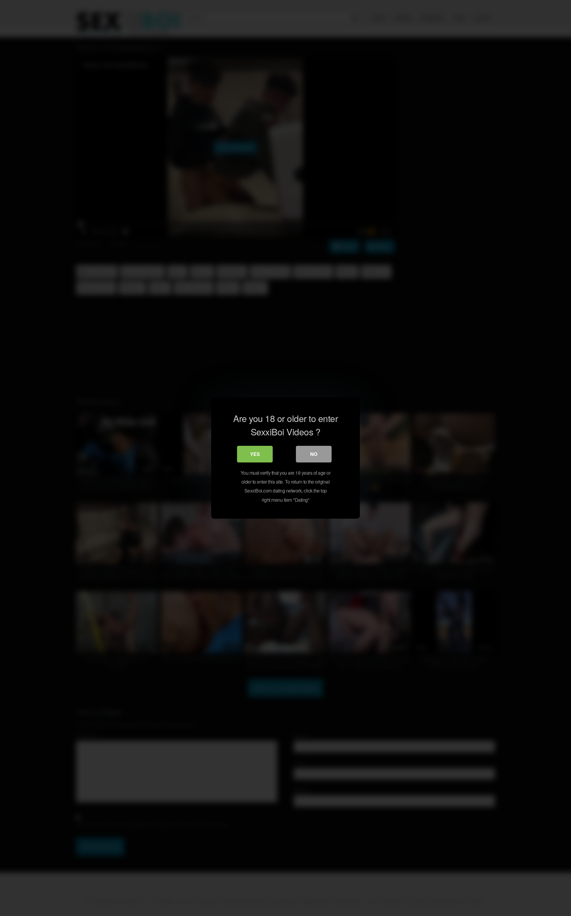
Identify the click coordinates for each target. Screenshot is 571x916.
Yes (255, 454)
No (313, 454)
